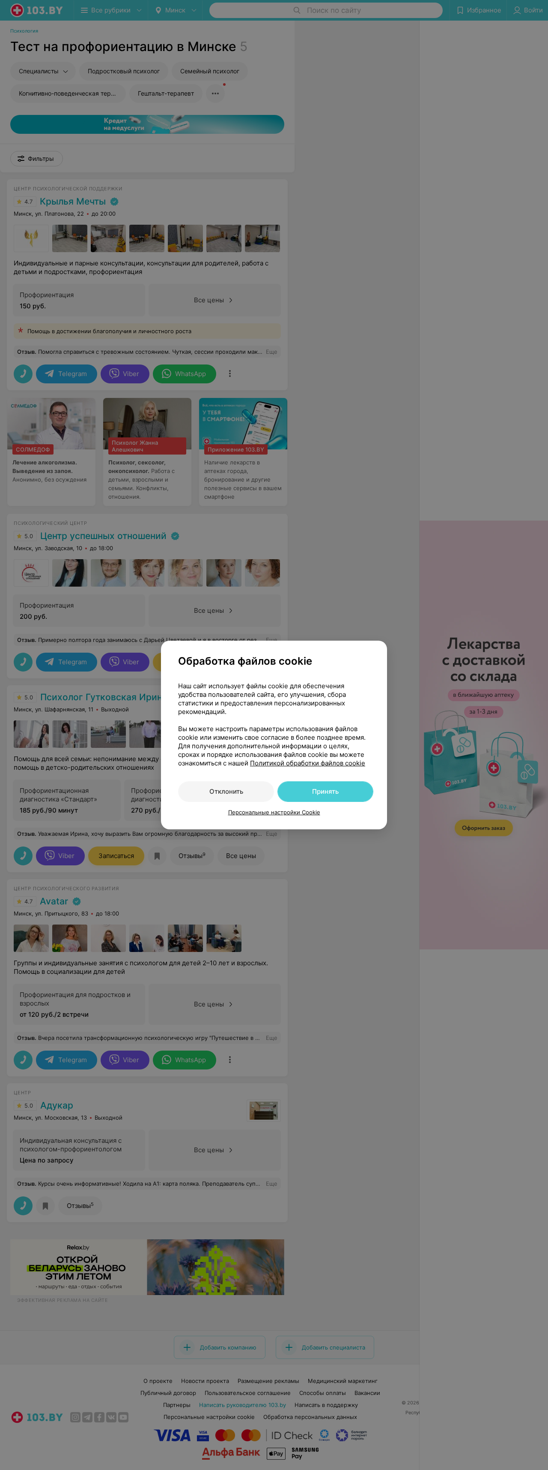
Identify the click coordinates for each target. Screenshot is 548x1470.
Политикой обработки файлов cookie (307, 763)
